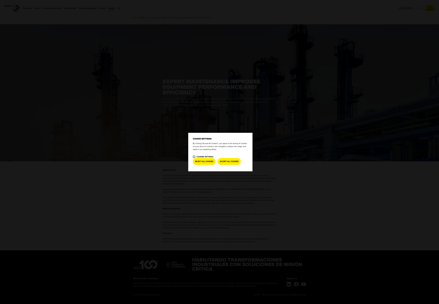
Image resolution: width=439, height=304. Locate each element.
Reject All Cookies (204, 161)
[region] (220, 152)
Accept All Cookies (229, 161)
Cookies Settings (204, 157)
